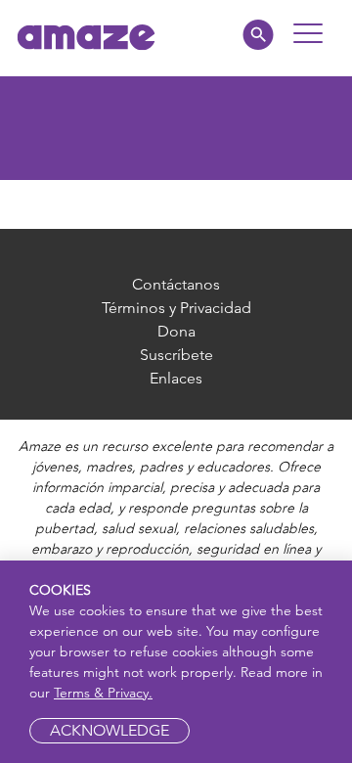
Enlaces (176, 378)
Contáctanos (176, 284)
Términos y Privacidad (176, 307)
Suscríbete (176, 354)
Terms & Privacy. (103, 692)
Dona (176, 331)
